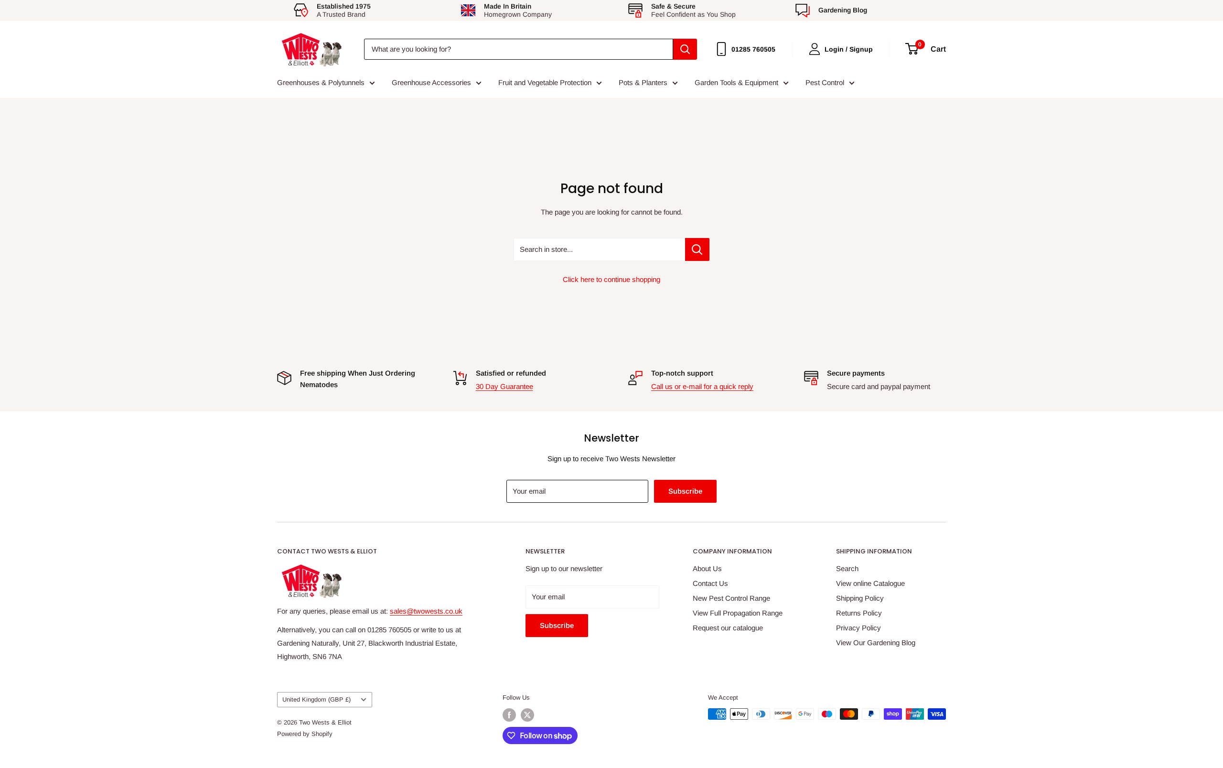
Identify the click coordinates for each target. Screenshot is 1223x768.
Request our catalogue (728, 628)
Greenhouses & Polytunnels (321, 82)
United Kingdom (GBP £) (316, 699)
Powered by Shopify (305, 733)
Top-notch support (682, 373)
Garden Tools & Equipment (736, 82)
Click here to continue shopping (611, 279)
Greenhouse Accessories (431, 82)
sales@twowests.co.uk (426, 611)
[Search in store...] (697, 249)
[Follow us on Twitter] (527, 715)
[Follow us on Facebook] (509, 715)
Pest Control (824, 82)
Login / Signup (849, 49)
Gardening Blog (842, 10)
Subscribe (685, 491)
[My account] (814, 49)
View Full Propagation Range (738, 613)
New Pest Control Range (731, 598)
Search (847, 568)
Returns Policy (859, 613)
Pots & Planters (643, 82)
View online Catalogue (870, 583)
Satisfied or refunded (511, 373)
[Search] (685, 49)
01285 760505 (753, 49)
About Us (707, 568)
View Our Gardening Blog (875, 642)
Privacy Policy (858, 628)
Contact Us (710, 583)
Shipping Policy (860, 598)
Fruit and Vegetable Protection (544, 82)
